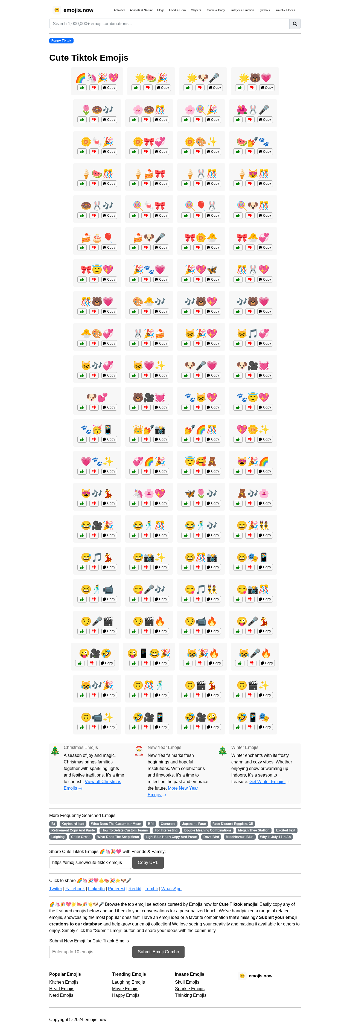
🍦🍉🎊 (97, 174)
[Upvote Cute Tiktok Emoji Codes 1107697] (134, 119)
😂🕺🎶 (201, 525)
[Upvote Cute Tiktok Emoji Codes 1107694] (186, 471)
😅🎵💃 (97, 557)
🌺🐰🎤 (253, 110)
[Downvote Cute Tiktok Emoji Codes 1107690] (250, 119)
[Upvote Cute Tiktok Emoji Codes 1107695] (82, 87)
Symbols (264, 10)
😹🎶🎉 (97, 685)
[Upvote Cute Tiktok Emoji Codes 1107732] (186, 151)
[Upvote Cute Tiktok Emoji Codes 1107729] (186, 119)
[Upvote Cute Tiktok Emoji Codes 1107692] (186, 247)
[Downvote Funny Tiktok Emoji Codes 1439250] (146, 567)
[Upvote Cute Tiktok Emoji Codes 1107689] (134, 439)
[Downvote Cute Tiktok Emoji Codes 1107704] (200, 87)
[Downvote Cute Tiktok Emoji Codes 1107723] (148, 87)
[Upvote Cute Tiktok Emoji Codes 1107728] (238, 247)
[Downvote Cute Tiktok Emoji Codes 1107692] (198, 247)
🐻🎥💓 (149, 397)
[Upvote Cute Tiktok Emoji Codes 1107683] (82, 439)
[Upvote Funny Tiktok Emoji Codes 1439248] (186, 631)
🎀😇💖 (97, 270)
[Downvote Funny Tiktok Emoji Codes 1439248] (198, 631)
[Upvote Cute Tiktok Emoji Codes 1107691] (82, 183)
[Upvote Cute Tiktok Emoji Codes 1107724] (186, 375)
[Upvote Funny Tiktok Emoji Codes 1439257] (82, 631)
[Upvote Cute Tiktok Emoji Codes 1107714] (134, 407)
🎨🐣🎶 (149, 302)
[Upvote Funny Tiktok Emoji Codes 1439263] (239, 663)
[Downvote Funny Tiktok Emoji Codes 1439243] (146, 663)
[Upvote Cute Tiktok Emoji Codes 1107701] (238, 439)
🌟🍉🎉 (151, 78)
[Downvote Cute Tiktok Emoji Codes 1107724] (198, 375)
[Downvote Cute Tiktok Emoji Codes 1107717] (146, 311)
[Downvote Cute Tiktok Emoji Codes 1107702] (250, 311)
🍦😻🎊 (253, 174)
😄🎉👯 (253, 525)
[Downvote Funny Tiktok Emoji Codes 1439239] (250, 631)
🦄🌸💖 (149, 493)
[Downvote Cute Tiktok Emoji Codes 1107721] (250, 183)
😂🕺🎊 (149, 525)
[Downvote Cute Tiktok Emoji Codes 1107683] (94, 439)
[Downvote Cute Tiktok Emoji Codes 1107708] (250, 151)
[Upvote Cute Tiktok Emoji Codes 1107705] (238, 471)
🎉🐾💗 (149, 270)
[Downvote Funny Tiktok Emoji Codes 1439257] (94, 631)
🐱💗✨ (149, 366)
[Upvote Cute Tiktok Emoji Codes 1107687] (82, 247)
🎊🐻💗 (97, 302)
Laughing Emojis (128, 982)
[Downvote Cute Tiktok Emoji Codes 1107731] (94, 311)
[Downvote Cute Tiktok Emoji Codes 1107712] (94, 279)
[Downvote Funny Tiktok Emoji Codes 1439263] (251, 663)
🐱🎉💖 (201, 334)
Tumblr (151, 888)
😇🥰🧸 (201, 461)
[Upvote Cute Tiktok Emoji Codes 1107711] (134, 375)
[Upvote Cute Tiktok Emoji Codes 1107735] (186, 183)
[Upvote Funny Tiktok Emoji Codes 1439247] (82, 695)
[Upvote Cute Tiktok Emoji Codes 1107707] (238, 503)
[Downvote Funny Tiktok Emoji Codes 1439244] (198, 727)
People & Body (215, 10)
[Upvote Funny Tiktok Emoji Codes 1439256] (187, 663)
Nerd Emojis (61, 995)
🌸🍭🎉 (201, 110)
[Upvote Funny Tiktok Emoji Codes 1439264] (238, 695)
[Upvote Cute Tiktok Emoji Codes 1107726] (186, 343)
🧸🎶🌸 (253, 493)
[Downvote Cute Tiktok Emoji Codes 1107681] (94, 407)
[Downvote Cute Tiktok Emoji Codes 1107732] (198, 151)
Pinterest (116, 888)
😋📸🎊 (253, 589)
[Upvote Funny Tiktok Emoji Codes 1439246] (134, 535)
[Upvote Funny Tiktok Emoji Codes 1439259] (82, 567)
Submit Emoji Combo (158, 951)
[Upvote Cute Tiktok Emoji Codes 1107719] (134, 343)
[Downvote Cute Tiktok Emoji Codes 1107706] (94, 343)
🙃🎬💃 (201, 685)
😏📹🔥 (201, 621)
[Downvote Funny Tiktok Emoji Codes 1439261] (146, 727)
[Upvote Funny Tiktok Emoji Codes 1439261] (134, 727)
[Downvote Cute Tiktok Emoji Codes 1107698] (198, 407)
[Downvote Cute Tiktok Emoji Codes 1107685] (146, 503)
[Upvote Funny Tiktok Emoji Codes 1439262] (186, 535)
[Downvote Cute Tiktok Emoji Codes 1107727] (94, 215)
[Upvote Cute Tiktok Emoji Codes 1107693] (186, 503)
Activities (120, 10)
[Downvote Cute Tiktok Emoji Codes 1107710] (94, 151)
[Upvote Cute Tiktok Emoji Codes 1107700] (186, 215)
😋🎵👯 (201, 589)
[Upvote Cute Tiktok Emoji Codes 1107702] (238, 311)
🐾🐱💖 (201, 397)
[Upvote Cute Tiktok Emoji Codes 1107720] (134, 151)
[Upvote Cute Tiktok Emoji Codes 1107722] (186, 311)
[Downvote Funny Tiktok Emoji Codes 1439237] (94, 535)
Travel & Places (284, 10)
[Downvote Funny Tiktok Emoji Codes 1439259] (94, 567)
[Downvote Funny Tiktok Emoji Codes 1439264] (250, 695)
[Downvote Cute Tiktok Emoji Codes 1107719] (146, 343)
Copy (110, 88)
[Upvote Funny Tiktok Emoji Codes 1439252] (238, 535)
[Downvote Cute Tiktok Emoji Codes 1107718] (94, 471)
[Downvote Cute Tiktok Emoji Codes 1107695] (94, 87)
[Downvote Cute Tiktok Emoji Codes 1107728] (250, 247)
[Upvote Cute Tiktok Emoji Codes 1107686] (238, 343)
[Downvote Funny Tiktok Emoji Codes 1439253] (92, 663)
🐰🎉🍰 (149, 334)
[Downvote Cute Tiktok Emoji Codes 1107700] (198, 215)
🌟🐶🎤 (203, 78)
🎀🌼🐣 (201, 238)
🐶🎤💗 (201, 366)
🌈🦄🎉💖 (97, 78)
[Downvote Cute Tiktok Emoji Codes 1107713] (94, 119)
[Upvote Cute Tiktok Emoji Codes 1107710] (82, 151)
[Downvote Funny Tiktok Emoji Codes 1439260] (250, 599)
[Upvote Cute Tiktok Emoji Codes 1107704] (187, 87)
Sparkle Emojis (190, 988)
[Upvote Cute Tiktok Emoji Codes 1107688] (239, 87)
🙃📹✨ (97, 717)
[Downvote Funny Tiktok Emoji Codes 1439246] (146, 535)
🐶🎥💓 (253, 366)
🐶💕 (97, 397)
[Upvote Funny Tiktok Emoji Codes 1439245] (238, 567)
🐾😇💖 (253, 397)
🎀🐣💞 (253, 238)
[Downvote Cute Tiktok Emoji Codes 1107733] (146, 247)
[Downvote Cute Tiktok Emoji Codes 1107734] (94, 375)
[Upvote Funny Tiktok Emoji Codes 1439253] (79, 663)
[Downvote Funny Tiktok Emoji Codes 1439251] (146, 599)
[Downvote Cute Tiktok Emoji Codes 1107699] (198, 279)
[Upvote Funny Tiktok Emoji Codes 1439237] (82, 535)
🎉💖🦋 (201, 270)
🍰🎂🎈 (97, 238)
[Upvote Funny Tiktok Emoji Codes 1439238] (82, 599)
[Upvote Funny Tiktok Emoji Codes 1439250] (134, 567)
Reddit (135, 888)
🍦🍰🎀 (149, 174)
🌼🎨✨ (201, 142)
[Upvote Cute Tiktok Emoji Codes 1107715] (134, 471)
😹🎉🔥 (203, 653)
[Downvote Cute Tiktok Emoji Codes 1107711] (146, 375)
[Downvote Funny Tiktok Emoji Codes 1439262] (198, 535)
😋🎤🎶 (149, 589)
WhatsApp (171, 888)
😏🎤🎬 (97, 621)
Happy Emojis (125, 995)
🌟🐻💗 (255, 78)
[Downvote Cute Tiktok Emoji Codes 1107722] (198, 311)
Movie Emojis (125, 988)
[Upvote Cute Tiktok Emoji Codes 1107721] (238, 183)
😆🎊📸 (201, 557)
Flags (161, 10)
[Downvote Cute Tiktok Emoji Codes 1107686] (250, 343)
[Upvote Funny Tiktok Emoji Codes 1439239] (238, 631)
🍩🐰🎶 (97, 206)
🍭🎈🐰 (201, 206)
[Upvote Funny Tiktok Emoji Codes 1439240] (134, 631)
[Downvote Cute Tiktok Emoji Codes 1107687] (94, 247)
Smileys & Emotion (241, 10)
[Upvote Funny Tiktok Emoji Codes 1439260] (238, 599)
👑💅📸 (149, 429)
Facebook (75, 888)
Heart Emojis (61, 988)
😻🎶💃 (97, 493)
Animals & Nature (141, 10)
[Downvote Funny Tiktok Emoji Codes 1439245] (250, 567)
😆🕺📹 (97, 589)
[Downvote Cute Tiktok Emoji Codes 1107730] (250, 407)
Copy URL (148, 862)
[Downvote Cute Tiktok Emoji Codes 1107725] (198, 439)
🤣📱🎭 (253, 717)
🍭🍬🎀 (149, 206)
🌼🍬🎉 (97, 142)
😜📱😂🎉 (149, 653)
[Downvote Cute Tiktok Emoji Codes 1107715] (146, 471)
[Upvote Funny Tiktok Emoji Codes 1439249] (186, 695)
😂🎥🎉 (97, 525)
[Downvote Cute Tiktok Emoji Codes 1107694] (198, 471)
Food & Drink (177, 10)
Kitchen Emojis (63, 982)
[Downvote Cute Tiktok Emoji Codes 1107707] (250, 503)
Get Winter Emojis (267, 781)
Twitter (55, 888)
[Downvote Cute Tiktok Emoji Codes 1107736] (146, 279)
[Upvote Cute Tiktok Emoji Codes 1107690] (238, 119)
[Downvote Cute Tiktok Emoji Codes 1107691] (94, 183)
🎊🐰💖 (253, 270)
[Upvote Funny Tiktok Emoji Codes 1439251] (134, 599)
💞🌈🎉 (149, 461)
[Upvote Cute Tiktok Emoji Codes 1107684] (134, 215)
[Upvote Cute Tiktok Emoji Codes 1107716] (238, 215)
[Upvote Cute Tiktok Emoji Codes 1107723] (136, 87)
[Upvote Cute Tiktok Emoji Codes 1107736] (134, 279)
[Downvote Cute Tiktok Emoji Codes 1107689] (146, 439)
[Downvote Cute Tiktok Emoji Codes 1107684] (146, 215)
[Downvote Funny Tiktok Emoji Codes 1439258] (94, 727)
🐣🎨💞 (97, 334)
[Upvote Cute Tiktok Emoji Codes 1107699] (186, 279)
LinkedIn (96, 888)
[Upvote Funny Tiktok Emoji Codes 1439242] (186, 599)
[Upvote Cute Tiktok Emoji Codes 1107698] (186, 407)
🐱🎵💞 (253, 334)
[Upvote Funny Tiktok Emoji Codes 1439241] (134, 695)
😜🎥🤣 (95, 653)
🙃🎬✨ (253, 685)
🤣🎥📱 (149, 717)
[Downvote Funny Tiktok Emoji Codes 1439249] (198, 695)
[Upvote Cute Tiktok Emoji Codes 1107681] (82, 407)
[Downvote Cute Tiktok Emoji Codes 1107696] (250, 375)
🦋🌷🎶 (201, 493)
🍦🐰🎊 (201, 174)
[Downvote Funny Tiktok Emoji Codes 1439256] (200, 663)
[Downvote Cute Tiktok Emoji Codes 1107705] (250, 471)
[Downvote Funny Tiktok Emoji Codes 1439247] (94, 695)
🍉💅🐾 (253, 142)
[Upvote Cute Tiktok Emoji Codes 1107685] (134, 503)
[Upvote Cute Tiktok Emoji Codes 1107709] (238, 279)
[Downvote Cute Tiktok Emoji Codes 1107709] (250, 279)
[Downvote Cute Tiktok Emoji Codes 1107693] (198, 503)
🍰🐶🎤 (149, 238)
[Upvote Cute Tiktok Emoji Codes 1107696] (238, 375)
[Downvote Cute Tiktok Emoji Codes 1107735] (198, 183)
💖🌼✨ (253, 429)
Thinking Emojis (190, 995)
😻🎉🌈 (253, 461)
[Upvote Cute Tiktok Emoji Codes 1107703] (134, 183)
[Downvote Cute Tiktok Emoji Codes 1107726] (198, 343)
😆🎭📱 (253, 557)
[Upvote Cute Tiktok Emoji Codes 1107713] (82, 119)
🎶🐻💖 (201, 302)
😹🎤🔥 (255, 653)
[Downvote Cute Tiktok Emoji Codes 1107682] (94, 503)
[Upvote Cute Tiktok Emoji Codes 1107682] (82, 503)
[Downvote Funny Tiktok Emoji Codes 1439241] (146, 695)
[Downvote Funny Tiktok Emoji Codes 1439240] (146, 631)
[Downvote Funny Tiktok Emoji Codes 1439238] (94, 599)
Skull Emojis (187, 982)
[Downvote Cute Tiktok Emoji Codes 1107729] (198, 119)
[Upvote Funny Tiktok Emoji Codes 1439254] (238, 727)
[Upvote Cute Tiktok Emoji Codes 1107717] (134, 311)
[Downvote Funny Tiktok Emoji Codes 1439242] (198, 599)
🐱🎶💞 (97, 366)
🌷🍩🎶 (97, 110)
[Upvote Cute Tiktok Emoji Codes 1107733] (134, 247)
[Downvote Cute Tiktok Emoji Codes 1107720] (146, 151)
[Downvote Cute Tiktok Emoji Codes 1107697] (146, 119)
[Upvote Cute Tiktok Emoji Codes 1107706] (82, 343)
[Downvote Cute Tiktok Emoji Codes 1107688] (251, 87)
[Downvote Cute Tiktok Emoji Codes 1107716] (250, 215)
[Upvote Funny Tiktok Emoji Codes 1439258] (82, 727)
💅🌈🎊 (201, 429)
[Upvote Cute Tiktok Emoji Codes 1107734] (82, 375)
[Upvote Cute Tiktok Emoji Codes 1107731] (82, 311)
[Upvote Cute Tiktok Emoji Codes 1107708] (238, 151)
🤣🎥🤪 (201, 717)
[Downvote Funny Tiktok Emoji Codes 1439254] (250, 727)
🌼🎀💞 (149, 142)
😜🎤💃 (253, 621)
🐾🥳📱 (97, 429)
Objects (196, 10)
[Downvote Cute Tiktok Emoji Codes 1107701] (250, 439)
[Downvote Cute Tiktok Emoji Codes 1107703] (146, 183)
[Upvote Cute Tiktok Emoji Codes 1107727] (82, 215)
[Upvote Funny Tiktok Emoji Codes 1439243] (134, 663)
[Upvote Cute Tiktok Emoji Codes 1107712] (82, 279)
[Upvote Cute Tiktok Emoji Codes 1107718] (82, 471)
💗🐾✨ (97, 461)
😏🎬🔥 (149, 621)
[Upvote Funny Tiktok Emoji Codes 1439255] (186, 567)
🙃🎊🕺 (149, 685)
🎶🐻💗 (253, 302)
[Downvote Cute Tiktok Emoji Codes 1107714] (146, 407)
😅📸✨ (149, 557)
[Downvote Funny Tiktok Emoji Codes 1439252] (250, 535)
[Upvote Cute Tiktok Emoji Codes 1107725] (186, 439)
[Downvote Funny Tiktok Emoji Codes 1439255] (198, 567)
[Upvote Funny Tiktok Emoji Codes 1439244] (186, 727)
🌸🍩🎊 (149, 110)
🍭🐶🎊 (253, 206)
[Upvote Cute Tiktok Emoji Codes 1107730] (238, 407)
